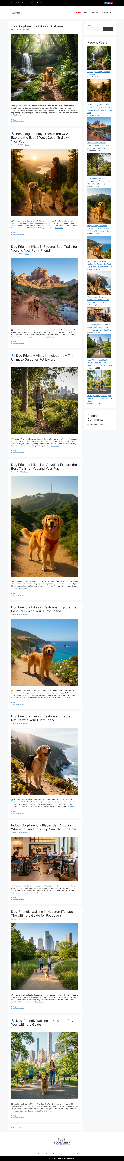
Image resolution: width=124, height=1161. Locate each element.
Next (20, 1127)
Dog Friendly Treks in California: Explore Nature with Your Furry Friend (40, 718)
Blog (14, 120)
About (86, 12)
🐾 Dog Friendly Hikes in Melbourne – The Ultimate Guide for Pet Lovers (42, 357)
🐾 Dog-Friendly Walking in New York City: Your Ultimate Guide (99, 398)
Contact (95, 12)
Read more (17, 115)
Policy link (105, 12)
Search (90, 25)
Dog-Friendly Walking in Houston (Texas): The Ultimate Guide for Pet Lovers (42, 913)
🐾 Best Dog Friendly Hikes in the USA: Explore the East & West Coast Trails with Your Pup (42, 137)
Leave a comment (18, 121)
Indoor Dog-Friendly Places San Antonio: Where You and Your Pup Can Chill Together (43, 827)
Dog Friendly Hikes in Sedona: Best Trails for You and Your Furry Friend (44, 248)
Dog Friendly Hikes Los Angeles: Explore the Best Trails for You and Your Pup (44, 466)
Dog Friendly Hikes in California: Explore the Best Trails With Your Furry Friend (43, 609)
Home (78, 12)
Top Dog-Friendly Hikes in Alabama (37, 26)
